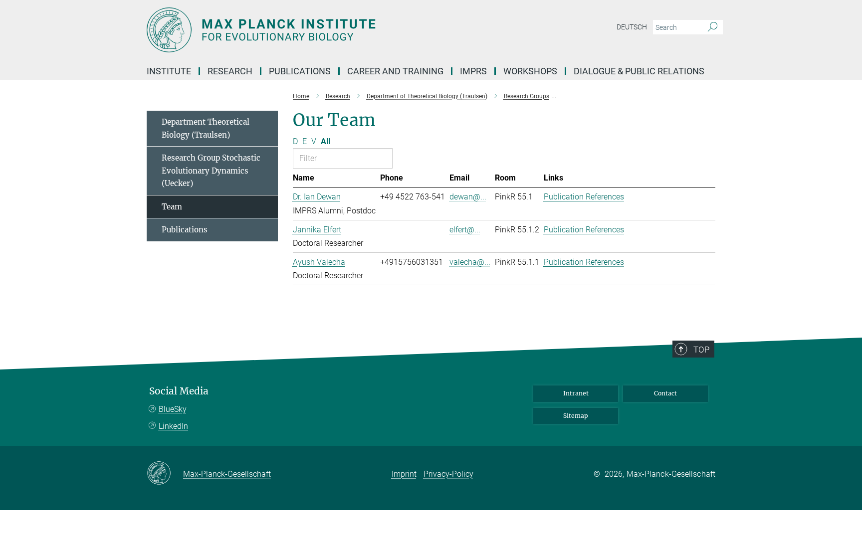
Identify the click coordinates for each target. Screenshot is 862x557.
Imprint (404, 474)
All (325, 141)
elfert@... (464, 229)
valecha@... (469, 262)
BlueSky (173, 409)
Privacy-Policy (448, 474)
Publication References (584, 196)
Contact (665, 393)
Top (701, 350)
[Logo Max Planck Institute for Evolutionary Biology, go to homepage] (334, 29)
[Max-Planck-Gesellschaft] (165, 474)
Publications (185, 229)
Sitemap (575, 415)
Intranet (576, 393)
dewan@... (467, 196)
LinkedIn (173, 426)
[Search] (712, 27)
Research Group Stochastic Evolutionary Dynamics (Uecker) (211, 170)
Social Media (179, 391)
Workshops (530, 71)
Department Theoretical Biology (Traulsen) (205, 128)
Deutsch (632, 27)
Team (172, 206)
